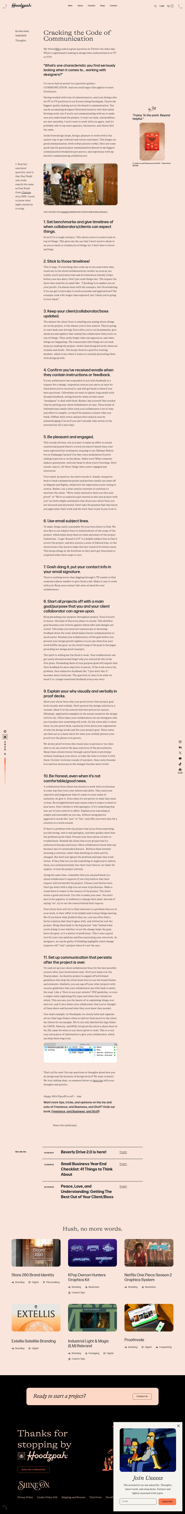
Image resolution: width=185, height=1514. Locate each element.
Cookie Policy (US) (47, 1497)
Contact (113, 6)
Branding (19, 1282)
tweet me (97, 1080)
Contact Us (142, 1396)
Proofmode (134, 1340)
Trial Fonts (95, 1497)
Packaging (94, 1353)
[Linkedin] (180, 747)
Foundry (91, 6)
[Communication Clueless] (81, 184)
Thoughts (20, 40)
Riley (58, 48)
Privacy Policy (25, 1497)
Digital (35, 1282)
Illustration (94, 1287)
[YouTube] (180, 758)
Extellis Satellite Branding (34, 1341)
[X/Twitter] (180, 753)
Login (162, 6)
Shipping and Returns (73, 1497)
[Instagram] (180, 742)
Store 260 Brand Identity (33, 1275)
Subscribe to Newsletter (33, 1470)
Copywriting (165, 1347)
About (80, 6)
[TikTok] (180, 764)
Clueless (65, 212)
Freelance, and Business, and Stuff (75, 1111)
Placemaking (53, 1282)
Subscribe (167, 1502)
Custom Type (78, 1293)
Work (70, 6)
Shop (102, 6)
